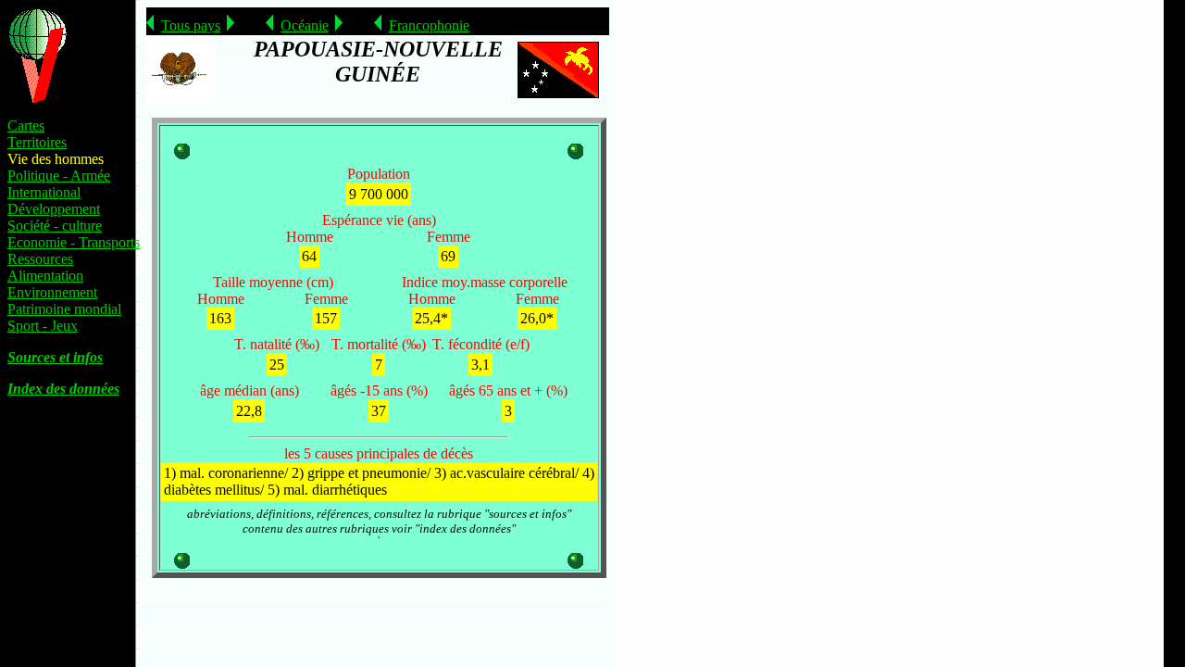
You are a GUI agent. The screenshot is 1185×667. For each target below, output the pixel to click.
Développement (53, 209)
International (44, 192)
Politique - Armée (58, 175)
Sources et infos (55, 357)
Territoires (37, 142)
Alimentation (45, 275)
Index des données (63, 388)
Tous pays (190, 25)
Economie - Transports (73, 242)
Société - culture (54, 225)
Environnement (52, 292)
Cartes (25, 125)
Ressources (40, 259)
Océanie (305, 25)
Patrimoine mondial (64, 309)
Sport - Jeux (42, 326)
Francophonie (429, 25)
